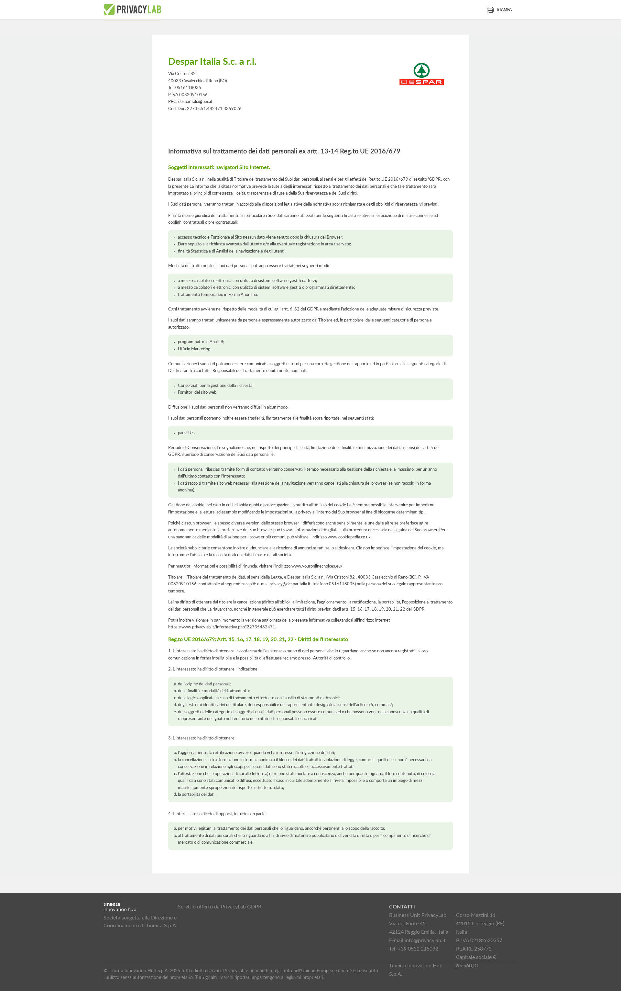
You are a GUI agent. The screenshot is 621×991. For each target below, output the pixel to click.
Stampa (504, 10)
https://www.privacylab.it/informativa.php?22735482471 (221, 627)
